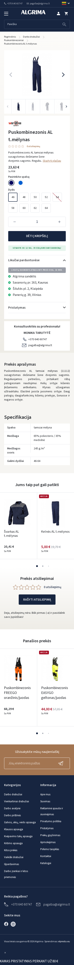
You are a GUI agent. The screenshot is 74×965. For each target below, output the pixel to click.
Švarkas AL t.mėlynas (11, 533)
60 (24, 208)
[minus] (15, 222)
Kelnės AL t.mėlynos (55, 531)
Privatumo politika (50, 821)
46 (13, 197)
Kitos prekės (10, 850)
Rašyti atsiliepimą (37, 599)
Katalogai (45, 863)
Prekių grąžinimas (50, 835)
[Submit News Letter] (62, 763)
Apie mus (45, 794)
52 (46, 197)
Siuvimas (45, 801)
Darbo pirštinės (12, 815)
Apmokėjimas (48, 842)
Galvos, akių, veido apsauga (20, 822)
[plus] (59, 222)
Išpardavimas (11, 864)
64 (46, 208)
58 (13, 208)
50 (35, 197)
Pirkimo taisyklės (49, 849)
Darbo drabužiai (13, 794)
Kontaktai (45, 856)
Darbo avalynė (12, 808)
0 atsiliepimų (33, 146)
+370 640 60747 (37, 339)
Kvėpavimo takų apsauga (18, 836)
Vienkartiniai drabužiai (16, 801)
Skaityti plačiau (52, 161)
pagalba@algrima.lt (40, 345)
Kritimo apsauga (13, 843)
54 (57, 197)
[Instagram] (14, 924)
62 (35, 208)
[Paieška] (64, 24)
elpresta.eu (64, 941)
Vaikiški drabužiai (13, 857)
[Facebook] (7, 924)
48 (24, 197)
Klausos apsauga (13, 829)
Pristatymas (46, 828)
